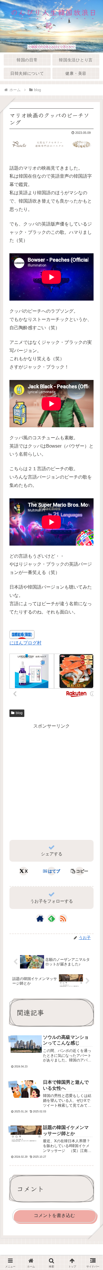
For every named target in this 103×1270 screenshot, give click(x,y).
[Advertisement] (51, 782)
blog (19, 713)
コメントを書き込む (54, 1215)
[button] (79, 871)
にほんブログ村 (25, 642)
